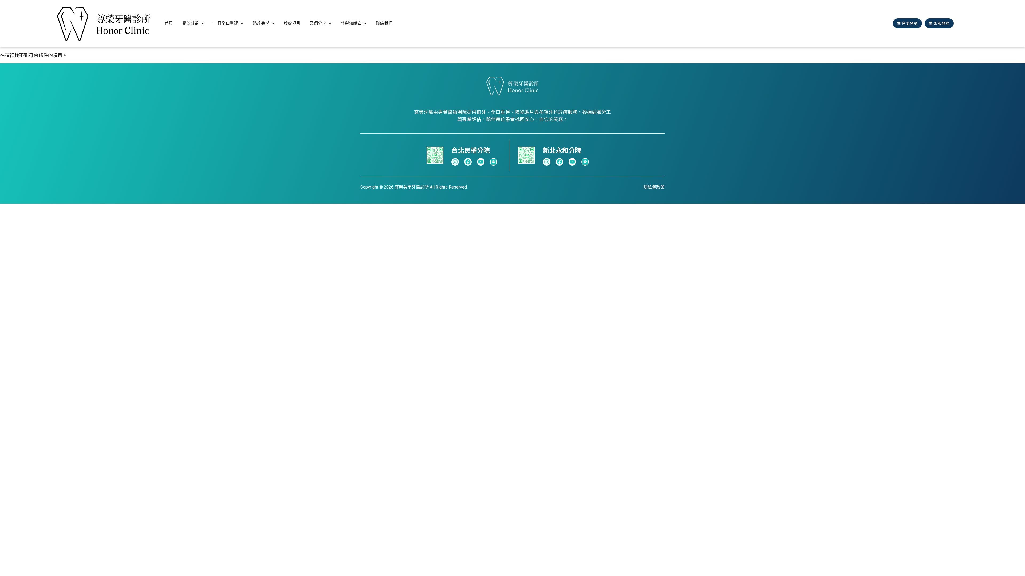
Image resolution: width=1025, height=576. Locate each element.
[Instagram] (455, 162)
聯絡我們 (384, 23)
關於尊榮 (190, 23)
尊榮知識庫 (351, 23)
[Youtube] (480, 162)
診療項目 (292, 23)
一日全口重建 (225, 23)
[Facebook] (468, 162)
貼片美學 (261, 23)
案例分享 (318, 23)
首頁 (169, 23)
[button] (193, 23)
